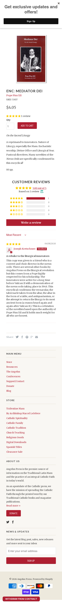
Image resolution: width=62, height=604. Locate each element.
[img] (13, 244)
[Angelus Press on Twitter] (7, 522)
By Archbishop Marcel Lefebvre (23, 413)
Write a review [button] (31, 222)
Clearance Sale (14, 451)
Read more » (13, 505)
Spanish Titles (14, 447)
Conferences (13, 376)
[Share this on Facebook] (21, 337)
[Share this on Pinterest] (26, 337)
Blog (8, 391)
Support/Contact (15, 381)
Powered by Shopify (43, 579)
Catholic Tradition (16, 427)
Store (9, 362)
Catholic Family (14, 423)
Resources (12, 367)
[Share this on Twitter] (16, 336)
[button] (16, 198)
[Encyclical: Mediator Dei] (31, 59)
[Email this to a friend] (36, 337)
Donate (10, 386)
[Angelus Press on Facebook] (12, 522)
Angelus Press (24, 579)
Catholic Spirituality (17, 418)
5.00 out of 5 (39, 188)
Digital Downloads (16, 442)
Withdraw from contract (21, 599)
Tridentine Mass (15, 408)
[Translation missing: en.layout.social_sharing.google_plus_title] (31, 337)
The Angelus (13, 371)
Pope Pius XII (13, 95)
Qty (8, 119)
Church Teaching (15, 432)
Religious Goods (15, 437)
